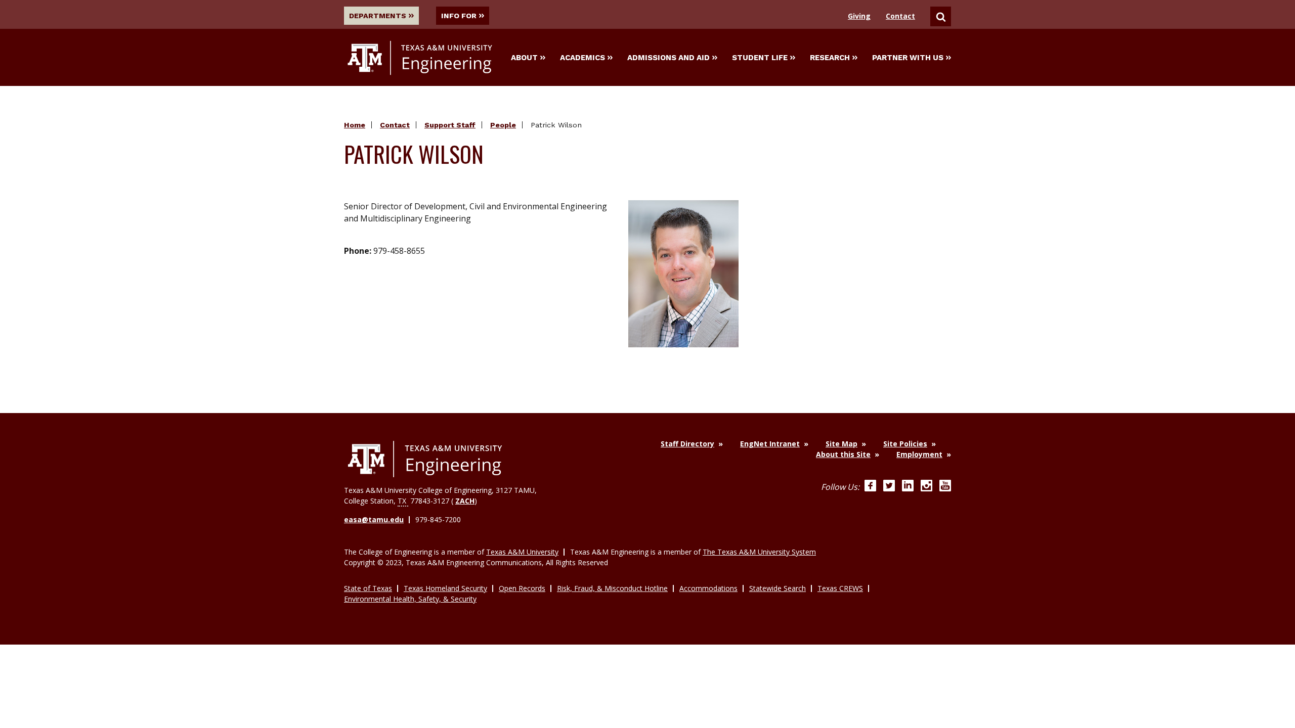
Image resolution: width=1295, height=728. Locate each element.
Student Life (760, 57)
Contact (900, 16)
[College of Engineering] (425, 459)
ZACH (464, 501)
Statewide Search (777, 588)
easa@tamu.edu (374, 519)
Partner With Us (907, 57)
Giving (859, 16)
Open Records (522, 588)
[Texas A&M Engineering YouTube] (945, 487)
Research (830, 57)
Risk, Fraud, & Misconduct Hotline (612, 588)
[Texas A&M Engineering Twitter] (889, 487)
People (503, 125)
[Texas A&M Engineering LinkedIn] (908, 487)
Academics (582, 57)
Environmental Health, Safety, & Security (410, 599)
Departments (377, 16)
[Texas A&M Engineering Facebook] (870, 487)
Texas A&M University (522, 552)
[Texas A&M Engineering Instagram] (926, 487)
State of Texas (368, 588)
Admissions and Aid (668, 57)
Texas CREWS (840, 588)
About (524, 57)
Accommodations (708, 588)
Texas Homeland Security (445, 588)
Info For (459, 16)
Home (354, 125)
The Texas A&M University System (759, 552)
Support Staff (450, 125)
